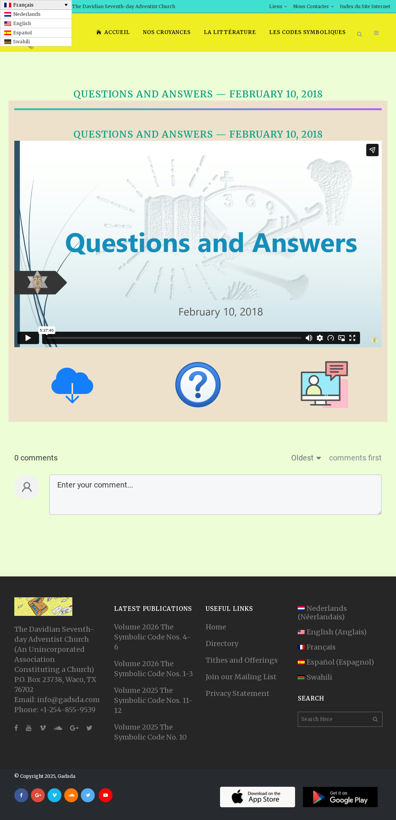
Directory (222, 643)
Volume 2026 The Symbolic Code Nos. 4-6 (152, 636)
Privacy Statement (238, 693)
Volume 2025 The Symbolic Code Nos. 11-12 (153, 700)
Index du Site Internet (365, 6)
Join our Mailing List (241, 676)
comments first (355, 457)
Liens (275, 6)
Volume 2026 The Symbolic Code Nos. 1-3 (153, 668)
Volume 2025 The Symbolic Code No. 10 (150, 732)
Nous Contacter (311, 6)
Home (216, 626)
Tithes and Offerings (242, 660)
